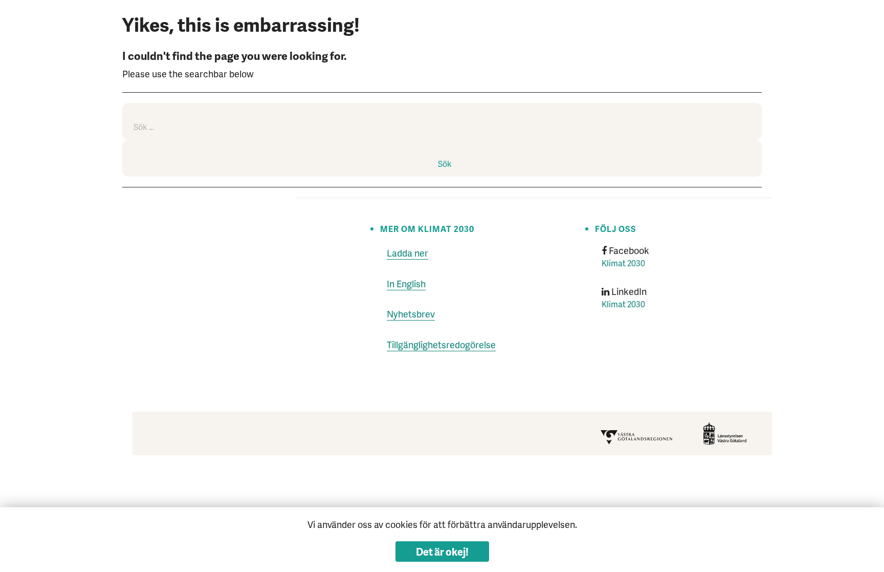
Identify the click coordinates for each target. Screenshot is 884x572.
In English (406, 283)
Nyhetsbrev (411, 313)
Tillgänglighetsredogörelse (441, 344)
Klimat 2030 (623, 263)
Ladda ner (407, 252)
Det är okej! (442, 551)
